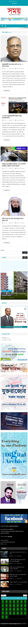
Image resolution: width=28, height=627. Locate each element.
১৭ (10, 609)
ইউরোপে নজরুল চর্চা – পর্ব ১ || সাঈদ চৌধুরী (18, 582)
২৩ (6, 613)
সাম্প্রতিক (9, 290)
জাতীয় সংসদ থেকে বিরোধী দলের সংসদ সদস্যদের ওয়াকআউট (17, 567)
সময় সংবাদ (12, 68)
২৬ (17, 613)
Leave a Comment (20, 68)
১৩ (21, 605)
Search (2, 250)
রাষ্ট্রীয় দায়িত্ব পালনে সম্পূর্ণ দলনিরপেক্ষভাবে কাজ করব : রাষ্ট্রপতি (18, 575)
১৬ (6, 609)
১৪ (25, 605)
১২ (17, 605)
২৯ (2, 617)
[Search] (24, 252)
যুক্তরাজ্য (4, 290)
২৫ (14, 613)
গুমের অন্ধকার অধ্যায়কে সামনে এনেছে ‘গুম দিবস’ (18, 552)
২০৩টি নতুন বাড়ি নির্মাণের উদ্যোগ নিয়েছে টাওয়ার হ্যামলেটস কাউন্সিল (14, 294)
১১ (14, 605)
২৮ (25, 613)
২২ (2, 613)
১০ (10, 605)
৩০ (6, 617)
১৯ (17, 609)
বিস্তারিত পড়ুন (7, 90)
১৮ (14, 609)
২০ (21, 609)
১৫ (2, 609)
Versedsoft (23, 623)
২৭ (21, 613)
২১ (25, 609)
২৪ (10, 613)
